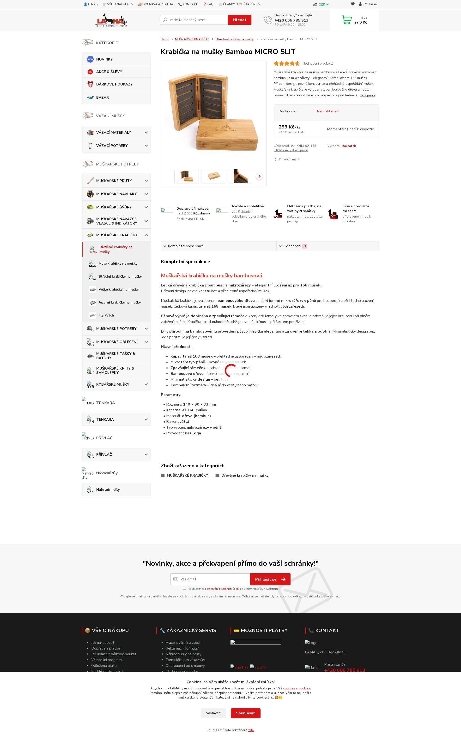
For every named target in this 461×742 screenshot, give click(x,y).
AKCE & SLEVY (109, 71)
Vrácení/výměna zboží (183, 642)
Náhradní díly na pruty (183, 654)
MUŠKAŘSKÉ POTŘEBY (116, 328)
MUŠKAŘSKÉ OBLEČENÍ (116, 342)
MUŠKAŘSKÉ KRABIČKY (117, 235)
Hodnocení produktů (318, 63)
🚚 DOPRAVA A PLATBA (155, 4)
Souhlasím (245, 713)
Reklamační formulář (182, 648)
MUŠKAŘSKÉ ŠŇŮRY (114, 207)
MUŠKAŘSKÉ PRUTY (114, 180)
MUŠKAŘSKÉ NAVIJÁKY (116, 194)
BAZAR (102, 97)
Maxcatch (348, 146)
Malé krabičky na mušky (118, 263)
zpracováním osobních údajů (222, 589)
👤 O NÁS (90, 4)
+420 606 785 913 (291, 20)
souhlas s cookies (296, 688)
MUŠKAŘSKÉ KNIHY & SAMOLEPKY (115, 370)
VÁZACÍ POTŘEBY (112, 145)
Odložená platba (105, 665)
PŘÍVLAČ (104, 454)
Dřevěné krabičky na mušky (116, 249)
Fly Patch (106, 315)
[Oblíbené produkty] (353, 4)
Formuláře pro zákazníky (185, 659)
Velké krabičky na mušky (119, 289)
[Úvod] (119, 20)
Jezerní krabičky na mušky (120, 302)
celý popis (367, 95)
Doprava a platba (105, 648)
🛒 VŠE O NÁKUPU (116, 4)
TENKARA (105, 419)
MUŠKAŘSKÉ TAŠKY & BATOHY (115, 355)
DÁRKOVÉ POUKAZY (114, 84)
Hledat (239, 20)
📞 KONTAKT (188, 4)
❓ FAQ (208, 4)
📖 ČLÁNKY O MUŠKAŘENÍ (237, 4)
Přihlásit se (266, 579)
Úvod (165, 39)
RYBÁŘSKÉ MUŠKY (112, 384)
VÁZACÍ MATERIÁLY (113, 132)
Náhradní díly (108, 489)
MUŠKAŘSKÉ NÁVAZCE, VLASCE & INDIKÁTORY (117, 221)
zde (251, 730)
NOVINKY (104, 59)
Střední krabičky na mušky (120, 276)
